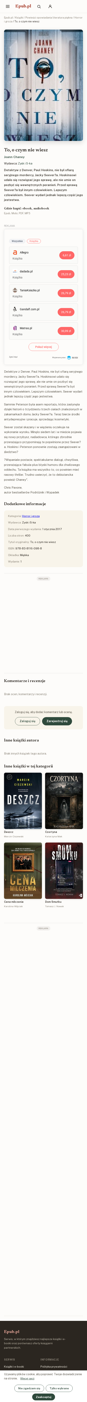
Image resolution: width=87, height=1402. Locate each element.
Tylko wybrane (59, 1388)
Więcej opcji (27, 1378)
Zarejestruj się (57, 721)
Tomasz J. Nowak (54, 906)
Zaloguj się (27, 721)
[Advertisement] (43, 626)
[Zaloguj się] (50, 6)
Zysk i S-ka (25, 163)
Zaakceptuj (43, 1397)
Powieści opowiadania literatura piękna (48, 17)
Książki (19, 17)
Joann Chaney (14, 157)
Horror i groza (31, 516)
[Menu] (7, 6)
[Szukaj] (38, 6)
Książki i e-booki (14, 1366)
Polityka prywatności (53, 1366)
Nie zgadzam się (29, 1388)
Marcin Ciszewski (13, 836)
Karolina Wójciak (13, 906)
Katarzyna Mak (53, 836)
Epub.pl (23, 6)
